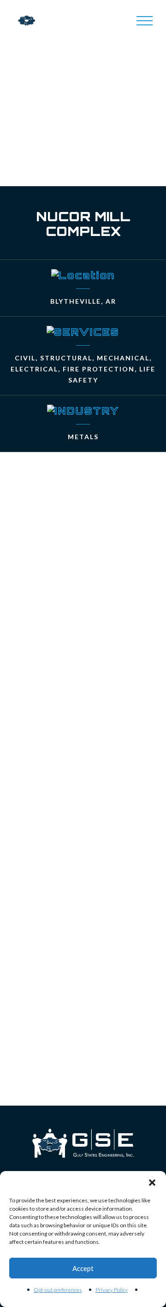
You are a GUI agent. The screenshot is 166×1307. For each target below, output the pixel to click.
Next (97, 1073)
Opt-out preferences (58, 1289)
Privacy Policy (111, 1289)
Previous (69, 1073)
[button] (152, 1182)
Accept (83, 1268)
